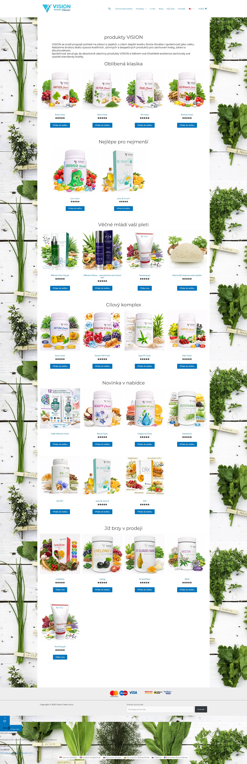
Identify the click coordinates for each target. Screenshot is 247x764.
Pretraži (200, 709)
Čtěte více (144, 288)
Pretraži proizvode (135, 704)
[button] (109, 8)
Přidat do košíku (60, 125)
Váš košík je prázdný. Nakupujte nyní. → (17, 753)
